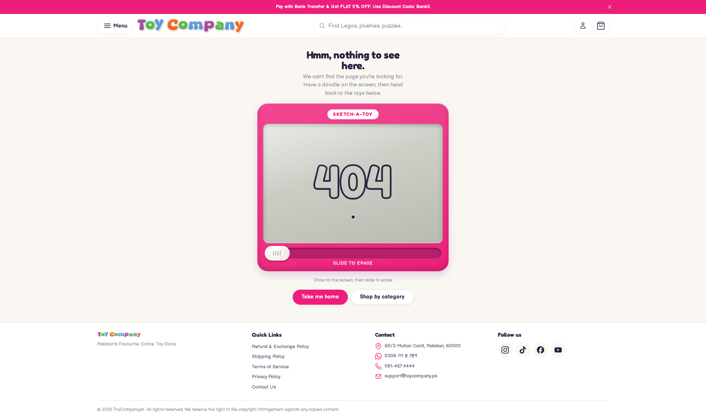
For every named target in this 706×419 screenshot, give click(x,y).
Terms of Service (270, 367)
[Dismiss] (610, 7)
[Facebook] (540, 350)
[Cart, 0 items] (601, 26)
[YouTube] (558, 350)
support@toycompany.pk (411, 376)
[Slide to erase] (277, 253)
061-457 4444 (400, 366)
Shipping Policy (268, 356)
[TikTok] (523, 350)
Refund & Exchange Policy (280, 347)
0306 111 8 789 (401, 356)
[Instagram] (505, 350)
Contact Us (264, 387)
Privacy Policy (266, 377)
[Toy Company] (190, 26)
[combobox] (415, 25)
